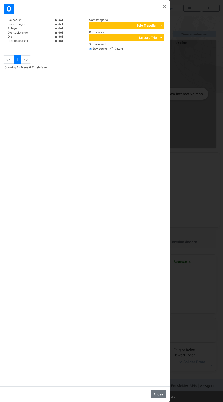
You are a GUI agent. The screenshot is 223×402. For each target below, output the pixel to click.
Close (158, 394)
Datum (118, 48)
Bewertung (100, 48)
